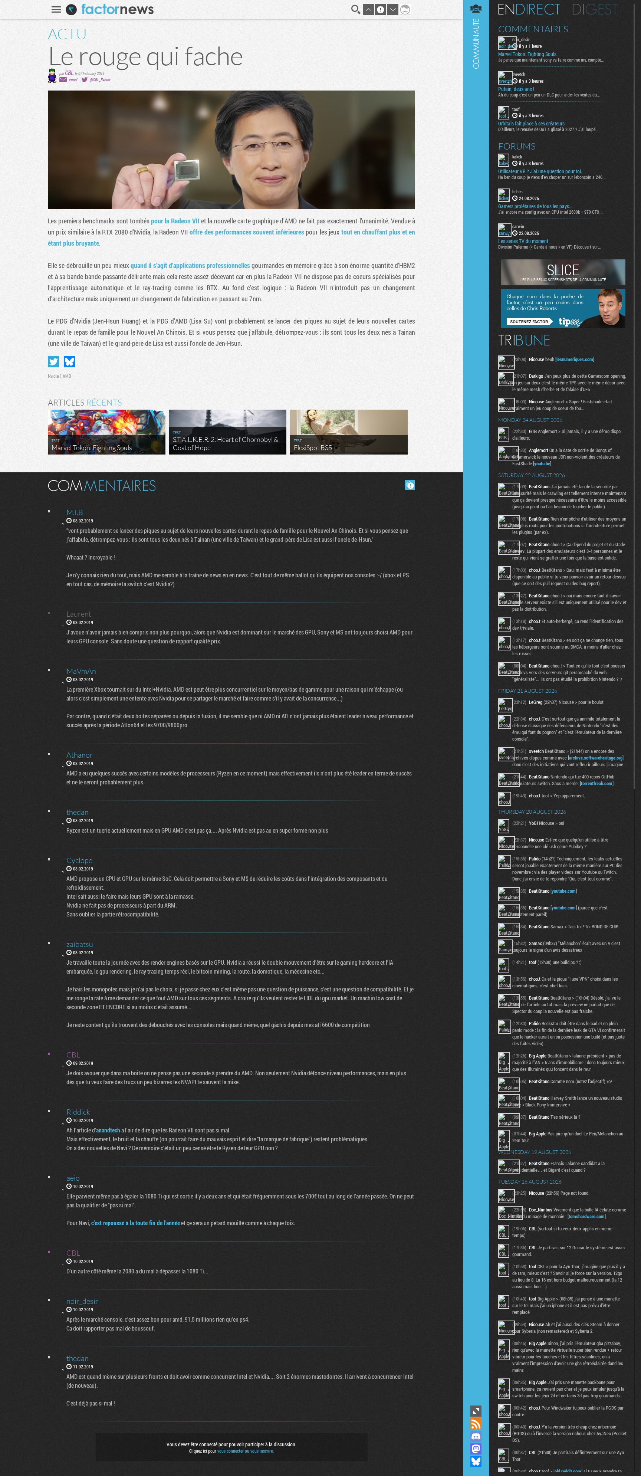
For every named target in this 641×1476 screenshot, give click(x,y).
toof (516, 109)
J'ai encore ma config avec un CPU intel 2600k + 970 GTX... (550, 212)
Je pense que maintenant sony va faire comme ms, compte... (551, 60)
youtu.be (542, 463)
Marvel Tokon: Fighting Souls (527, 54)
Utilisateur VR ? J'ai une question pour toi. (540, 171)
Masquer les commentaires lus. (410, 485)
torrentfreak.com (596, 783)
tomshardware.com (587, 1216)
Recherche (356, 9)
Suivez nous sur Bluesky (475, 1461)
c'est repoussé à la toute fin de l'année (135, 1223)
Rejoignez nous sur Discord (475, 1436)
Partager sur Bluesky (69, 361)
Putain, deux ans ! (516, 89)
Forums (517, 146)
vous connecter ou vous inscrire (245, 1451)
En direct (529, 9)
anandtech (108, 1130)
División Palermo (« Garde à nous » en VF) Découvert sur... (549, 247)
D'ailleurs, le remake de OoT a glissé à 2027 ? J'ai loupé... (548, 129)
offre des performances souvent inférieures (247, 231)
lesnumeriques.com (574, 359)
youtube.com (564, 891)
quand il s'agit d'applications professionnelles (190, 265)
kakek (517, 157)
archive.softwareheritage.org (595, 757)
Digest (595, 9)
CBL (69, 72)
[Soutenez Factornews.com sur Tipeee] (563, 326)
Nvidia (53, 376)
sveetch (518, 74)
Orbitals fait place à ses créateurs (531, 124)
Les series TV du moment (523, 241)
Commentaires (533, 29)
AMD (67, 376)
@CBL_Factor (100, 79)
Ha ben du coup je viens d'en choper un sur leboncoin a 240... (552, 177)
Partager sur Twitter (53, 361)
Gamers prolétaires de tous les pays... (535, 206)
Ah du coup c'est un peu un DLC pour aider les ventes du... (549, 95)
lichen (517, 191)
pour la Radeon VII (175, 220)
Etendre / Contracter (475, 1411)
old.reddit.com (568, 1471)
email (73, 79)
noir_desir (521, 39)
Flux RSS (475, 1423)
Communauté (476, 702)
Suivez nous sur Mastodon (475, 1448)
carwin (518, 226)
